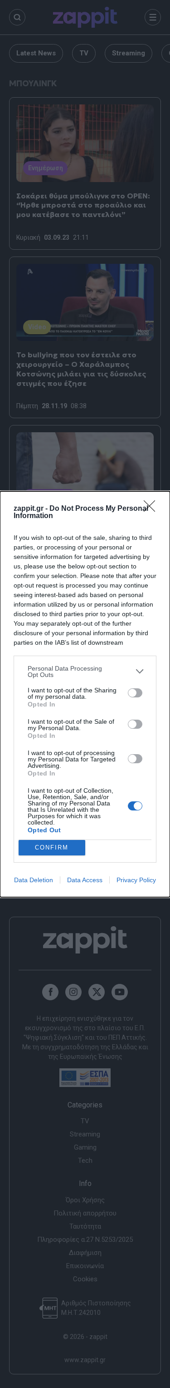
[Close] (152, 509)
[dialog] (85, 694)
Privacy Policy (136, 880)
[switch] (135, 692)
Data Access (84, 880)
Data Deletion (33, 880)
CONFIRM (51, 847)
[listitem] (85, 671)
